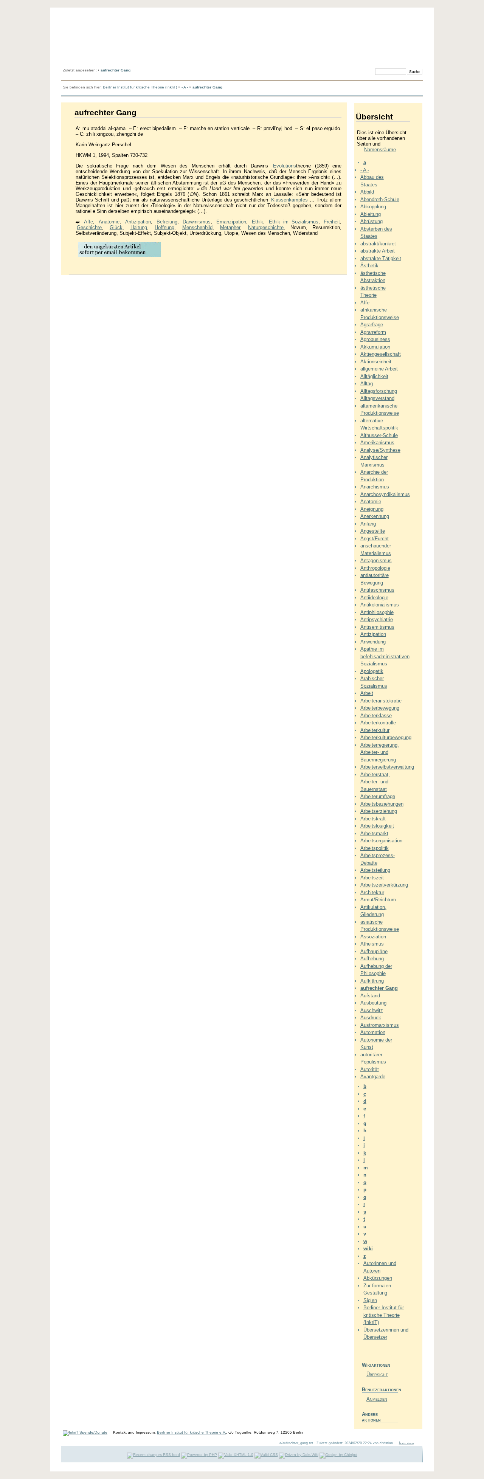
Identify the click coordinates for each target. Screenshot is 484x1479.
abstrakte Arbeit (377, 251)
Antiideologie (374, 597)
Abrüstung (371, 221)
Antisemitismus (377, 627)
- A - (185, 87)
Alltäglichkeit (374, 376)
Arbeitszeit (372, 878)
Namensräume (380, 149)
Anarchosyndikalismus (385, 494)
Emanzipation (231, 222)
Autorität (369, 1069)
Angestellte (372, 531)
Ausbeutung (373, 1003)
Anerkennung (374, 516)
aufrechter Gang (115, 70)
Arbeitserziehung (378, 811)
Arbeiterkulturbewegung (385, 737)
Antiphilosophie (377, 612)
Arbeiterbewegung (379, 708)
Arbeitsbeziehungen (381, 804)
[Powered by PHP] (199, 1455)
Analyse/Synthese (380, 450)
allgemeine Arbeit (379, 369)
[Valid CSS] (266, 1455)
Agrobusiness (375, 339)
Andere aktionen (371, 1417)
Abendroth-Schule (379, 199)
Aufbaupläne (374, 951)
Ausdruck (370, 1017)
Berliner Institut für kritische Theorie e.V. (191, 1432)
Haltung (138, 227)
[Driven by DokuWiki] (298, 1455)
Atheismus (372, 944)
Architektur (372, 892)
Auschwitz (371, 1010)
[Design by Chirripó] (338, 1455)
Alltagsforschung (378, 391)
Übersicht (377, 1374)
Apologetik (371, 671)
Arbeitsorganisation (381, 840)
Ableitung (370, 214)
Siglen (370, 1300)
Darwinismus (197, 222)
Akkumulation (375, 347)
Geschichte (89, 227)
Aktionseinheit (375, 361)
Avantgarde (372, 1076)
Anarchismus (374, 487)
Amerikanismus (377, 442)
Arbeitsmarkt (374, 833)
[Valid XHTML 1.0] (235, 1455)
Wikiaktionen (376, 1365)
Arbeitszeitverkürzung (384, 885)
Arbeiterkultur (374, 730)
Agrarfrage (371, 324)
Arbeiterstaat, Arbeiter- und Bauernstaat (375, 782)
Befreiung (167, 222)
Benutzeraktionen (380, 1389)
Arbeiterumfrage (377, 796)
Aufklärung (372, 981)
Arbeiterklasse (376, 715)
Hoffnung (164, 227)
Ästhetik (369, 265)
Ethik (257, 222)
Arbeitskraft (373, 819)
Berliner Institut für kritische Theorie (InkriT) (140, 87)
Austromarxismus (379, 1025)
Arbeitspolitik (374, 848)
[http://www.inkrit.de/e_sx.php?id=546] (119, 256)
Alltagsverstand (377, 398)
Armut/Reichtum (378, 899)
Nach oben (406, 1443)
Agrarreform (373, 332)
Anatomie (109, 222)
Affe (88, 222)
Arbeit (366, 693)
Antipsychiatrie (376, 619)
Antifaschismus (377, 590)
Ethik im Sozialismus (293, 222)
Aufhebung (372, 958)
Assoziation (373, 936)
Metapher (230, 227)
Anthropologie (375, 568)
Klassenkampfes (289, 200)
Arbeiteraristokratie (381, 701)
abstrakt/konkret (378, 243)
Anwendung (373, 642)
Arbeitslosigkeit (377, 826)
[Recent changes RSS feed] (153, 1455)
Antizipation (138, 222)
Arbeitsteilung (375, 870)
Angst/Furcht (374, 538)
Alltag (366, 383)
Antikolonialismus (379, 605)
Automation (372, 1032)
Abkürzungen (377, 1278)
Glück (116, 227)
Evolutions (284, 166)
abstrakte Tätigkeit (380, 258)
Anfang (368, 524)
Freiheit (332, 222)
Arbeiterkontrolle (378, 723)
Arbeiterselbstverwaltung (387, 767)
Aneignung (371, 509)
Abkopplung (373, 206)
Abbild (367, 192)
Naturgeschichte (266, 227)
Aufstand (370, 995)
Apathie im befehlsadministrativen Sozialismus (385, 656)
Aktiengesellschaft (380, 354)
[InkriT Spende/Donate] (85, 1432)
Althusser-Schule (379, 435)
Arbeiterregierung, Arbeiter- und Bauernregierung (379, 752)
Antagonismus (376, 560)
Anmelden (376, 1399)
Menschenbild (197, 227)
